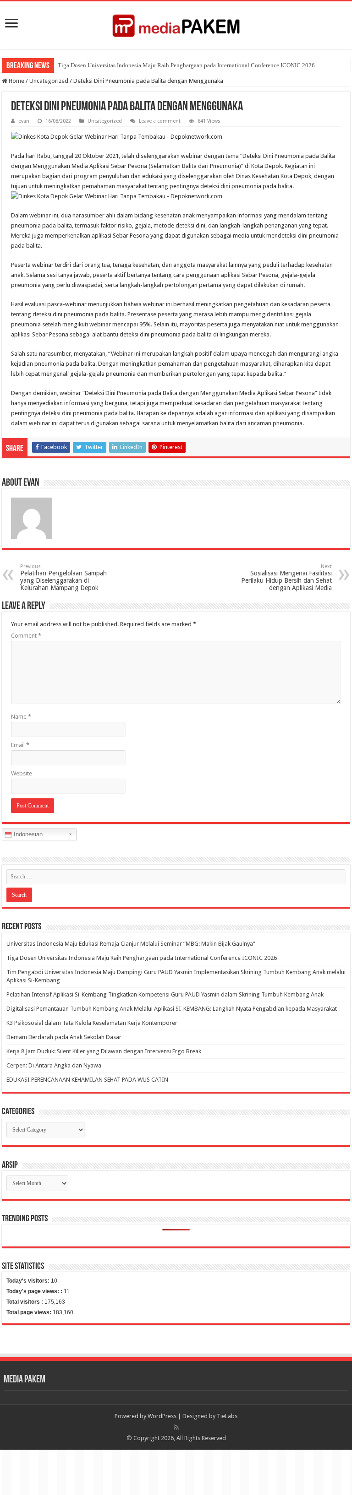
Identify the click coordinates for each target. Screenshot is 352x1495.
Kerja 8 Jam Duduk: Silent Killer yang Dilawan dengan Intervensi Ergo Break (103, 1051)
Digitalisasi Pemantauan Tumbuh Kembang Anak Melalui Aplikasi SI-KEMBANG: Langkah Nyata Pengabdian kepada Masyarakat (171, 1008)
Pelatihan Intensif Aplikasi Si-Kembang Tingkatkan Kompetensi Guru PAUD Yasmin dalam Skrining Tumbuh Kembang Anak (165, 994)
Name (21, 716)
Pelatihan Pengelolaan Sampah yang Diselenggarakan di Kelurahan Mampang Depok (63, 577)
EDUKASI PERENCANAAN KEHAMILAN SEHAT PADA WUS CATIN (87, 1079)
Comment (26, 635)
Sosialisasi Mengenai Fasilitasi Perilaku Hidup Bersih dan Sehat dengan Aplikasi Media (286, 577)
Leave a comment (160, 121)
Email (20, 745)
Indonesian (27, 834)
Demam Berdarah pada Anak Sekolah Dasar (63, 1037)
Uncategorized (48, 80)
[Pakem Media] (176, 23)
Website (21, 773)
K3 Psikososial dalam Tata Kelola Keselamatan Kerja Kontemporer (91, 1022)
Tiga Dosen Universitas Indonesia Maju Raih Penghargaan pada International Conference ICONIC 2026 (186, 65)
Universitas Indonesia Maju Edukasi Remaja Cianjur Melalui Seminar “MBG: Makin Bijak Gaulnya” (130, 943)
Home (15, 80)
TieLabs (227, 1416)
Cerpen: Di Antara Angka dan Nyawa (53, 1065)
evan (23, 121)
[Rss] (176, 1427)
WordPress (162, 1416)
